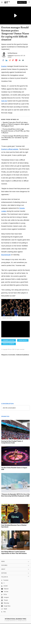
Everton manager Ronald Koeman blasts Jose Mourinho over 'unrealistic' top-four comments (15, 137)
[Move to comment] (23, 60)
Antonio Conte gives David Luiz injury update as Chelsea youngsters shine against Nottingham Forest (15, 124)
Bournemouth (6, 255)
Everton (4, 66)
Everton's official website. (10, 149)
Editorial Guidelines (22, 354)
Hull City (4, 101)
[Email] (19, 60)
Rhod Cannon (13, 53)
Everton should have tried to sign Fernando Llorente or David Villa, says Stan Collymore (15, 131)
